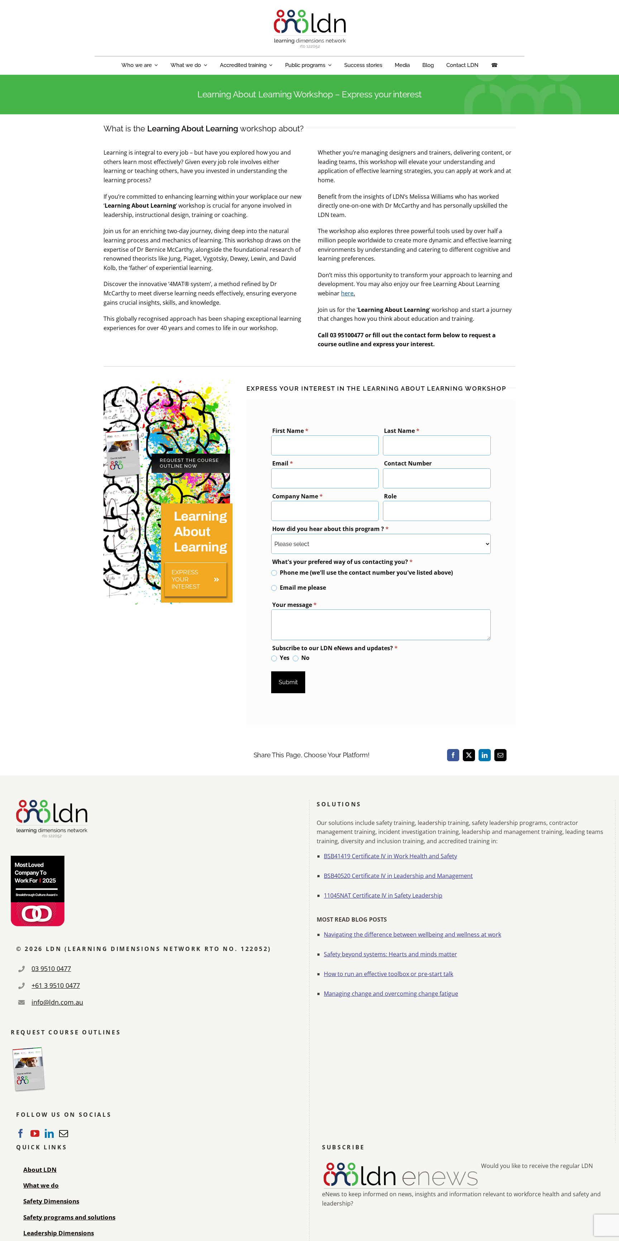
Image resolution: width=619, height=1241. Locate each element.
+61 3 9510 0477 (56, 985)
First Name (290, 431)
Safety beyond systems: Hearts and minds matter (390, 954)
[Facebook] (453, 755)
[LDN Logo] (309, 11)
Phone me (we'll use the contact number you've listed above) (365, 572)
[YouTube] (34, 1133)
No (305, 658)
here (347, 293)
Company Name (297, 496)
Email (282, 463)
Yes (283, 658)
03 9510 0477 (51, 968)
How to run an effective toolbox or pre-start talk (388, 974)
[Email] (500, 755)
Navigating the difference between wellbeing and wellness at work (412, 934)
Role (390, 496)
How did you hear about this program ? (330, 529)
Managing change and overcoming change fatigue (391, 994)
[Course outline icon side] (123, 432)
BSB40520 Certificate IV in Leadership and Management (398, 876)
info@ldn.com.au (57, 1002)
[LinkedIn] (485, 755)
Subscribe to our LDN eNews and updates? (335, 648)
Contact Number (408, 463)
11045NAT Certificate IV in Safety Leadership (383, 895)
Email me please (302, 587)
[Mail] (63, 1133)
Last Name (401, 431)
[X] (469, 755)
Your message (294, 605)
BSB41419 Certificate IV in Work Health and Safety (390, 856)
